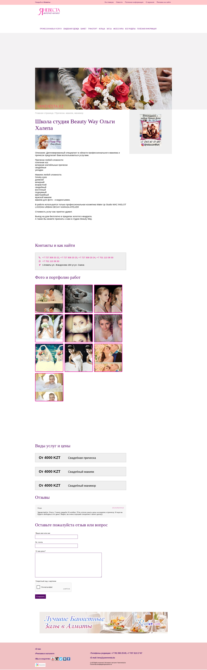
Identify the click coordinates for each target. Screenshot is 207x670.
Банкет (83, 29)
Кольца (102, 29)
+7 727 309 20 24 (86, 257)
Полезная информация (134, 2)
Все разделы (130, 29)
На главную (109, 2)
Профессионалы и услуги (51, 29)
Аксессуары (118, 29)
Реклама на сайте (164, 2)
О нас (38, 649)
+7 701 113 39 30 (105, 257)
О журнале (150, 2)
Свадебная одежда (71, 29)
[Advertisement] (103, 50)
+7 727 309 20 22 (50, 257)
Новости (119, 2)
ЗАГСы (109, 29)
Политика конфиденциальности (101, 664)
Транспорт (92, 29)
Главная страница (44, 113)
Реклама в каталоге (45, 654)
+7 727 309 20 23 (68, 257)
